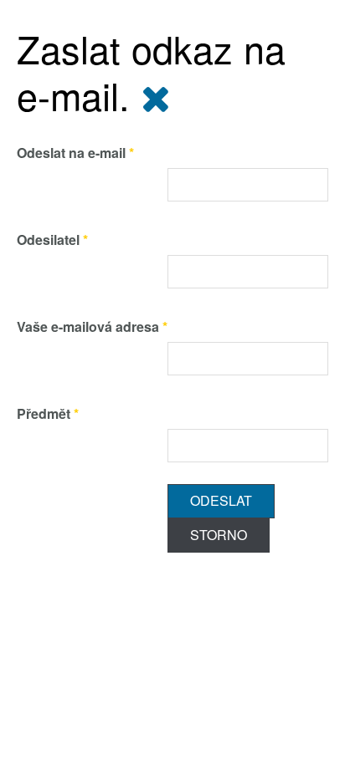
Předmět (48, 413)
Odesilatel (52, 239)
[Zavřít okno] (155, 95)
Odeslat (221, 500)
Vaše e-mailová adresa (92, 326)
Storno (218, 534)
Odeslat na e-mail (75, 152)
